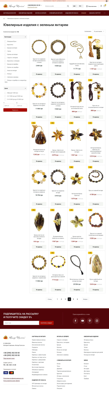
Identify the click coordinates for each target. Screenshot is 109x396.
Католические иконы (38, 345)
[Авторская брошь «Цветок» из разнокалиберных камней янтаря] (96, 135)
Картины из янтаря (9, 13)
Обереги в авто (61, 381)
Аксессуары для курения (64, 383)
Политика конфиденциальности (13, 378)
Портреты (35, 347)
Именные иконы (37, 342)
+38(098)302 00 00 (34, 5)
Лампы (34, 388)
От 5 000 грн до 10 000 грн (15, 99)
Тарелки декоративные (64, 371)
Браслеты (10, 44)
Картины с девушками (38, 360)
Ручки (58, 363)
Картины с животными (39, 355)
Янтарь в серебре (40, 13)
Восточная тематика (38, 367)
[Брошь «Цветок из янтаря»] (77, 135)
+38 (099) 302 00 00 (11, 355)
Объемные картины (38, 369)
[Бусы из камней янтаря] (96, 176)
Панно (34, 352)
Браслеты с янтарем (13, 61)
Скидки (83, 13)
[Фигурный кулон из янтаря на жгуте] (39, 135)
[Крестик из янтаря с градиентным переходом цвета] (95, 49)
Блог (85, 376)
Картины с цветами (38, 362)
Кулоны (59, 347)
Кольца (9, 73)
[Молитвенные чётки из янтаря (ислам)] (77, 265)
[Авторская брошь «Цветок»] (77, 179)
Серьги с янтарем (12, 57)
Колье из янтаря (12, 70)
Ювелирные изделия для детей (93, 352)
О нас (85, 366)
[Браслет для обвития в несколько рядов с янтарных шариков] (58, 47)
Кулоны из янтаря (12, 54)
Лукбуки (86, 378)
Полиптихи (35, 364)
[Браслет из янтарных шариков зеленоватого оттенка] (58, 90)
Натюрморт (35, 372)
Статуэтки (60, 378)
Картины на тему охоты (39, 357)
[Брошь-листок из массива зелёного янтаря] (39, 222)
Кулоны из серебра (12, 67)
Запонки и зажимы (12, 77)
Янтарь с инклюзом (63, 376)
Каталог (86, 363)
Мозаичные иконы (37, 386)
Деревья (59, 368)
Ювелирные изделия (25, 13)
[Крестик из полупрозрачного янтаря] (96, 92)
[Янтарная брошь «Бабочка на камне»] (58, 222)
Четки (9, 51)
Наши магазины (92, 6)
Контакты (87, 373)
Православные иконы (38, 340)
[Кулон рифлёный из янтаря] (96, 265)
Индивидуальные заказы (39, 374)
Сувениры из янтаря (55, 13)
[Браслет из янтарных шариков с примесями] (39, 263)
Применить (15, 110)
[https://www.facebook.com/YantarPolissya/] (75, 321)
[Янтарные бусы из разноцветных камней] (58, 262)
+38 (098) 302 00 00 (11, 353)
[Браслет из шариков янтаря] (58, 177)
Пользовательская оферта (11, 381)
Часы (58, 366)
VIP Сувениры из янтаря (39, 383)
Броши (59, 345)
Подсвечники (61, 386)
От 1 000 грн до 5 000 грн (15, 96)
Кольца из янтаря (89, 355)
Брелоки (59, 373)
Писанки (59, 388)
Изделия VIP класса (71, 13)
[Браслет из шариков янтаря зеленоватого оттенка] (39, 47)
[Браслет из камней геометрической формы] (96, 220)
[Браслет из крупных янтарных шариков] (39, 177)
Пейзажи (34, 350)
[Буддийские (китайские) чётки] (77, 49)
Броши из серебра (12, 64)
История (86, 368)
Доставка (87, 371)
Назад (50, 299)
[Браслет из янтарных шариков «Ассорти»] (39, 90)
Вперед (85, 299)
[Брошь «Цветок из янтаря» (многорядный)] (58, 135)
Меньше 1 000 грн (12, 93)
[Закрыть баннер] (106, 1)
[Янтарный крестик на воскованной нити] (77, 92)
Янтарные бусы (11, 41)
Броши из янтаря (12, 48)
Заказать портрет (95, 13)
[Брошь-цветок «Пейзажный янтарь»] (77, 222)
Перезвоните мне (32, 7)
